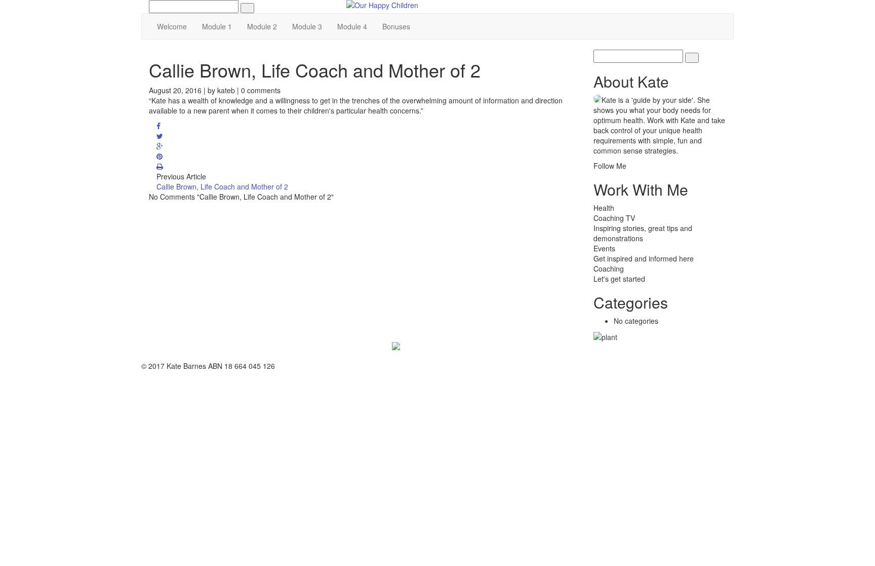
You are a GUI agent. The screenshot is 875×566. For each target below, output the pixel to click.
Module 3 (307, 26)
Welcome (172, 26)
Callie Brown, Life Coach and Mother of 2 (222, 186)
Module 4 (352, 26)
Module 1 (217, 26)
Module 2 (262, 26)
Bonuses (396, 26)
